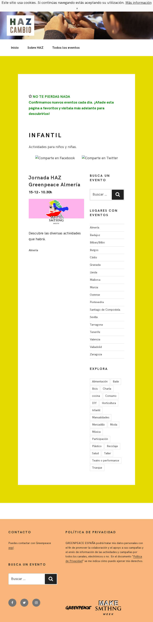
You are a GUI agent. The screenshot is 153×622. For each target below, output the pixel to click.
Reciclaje (112, 446)
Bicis (95, 388)
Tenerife (95, 332)
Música (96, 431)
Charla (107, 388)
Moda (113, 424)
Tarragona (96, 324)
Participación (100, 439)
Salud (95, 453)
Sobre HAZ (35, 48)
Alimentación (100, 381)
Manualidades (100, 417)
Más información (139, 3)
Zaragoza (96, 354)
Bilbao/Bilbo (97, 242)
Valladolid (96, 347)
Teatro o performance (105, 460)
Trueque (97, 467)
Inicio (15, 48)
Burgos (94, 250)
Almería (94, 227)
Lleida (93, 272)
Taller (107, 453)
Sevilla (94, 317)
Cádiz (93, 257)
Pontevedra (97, 302)
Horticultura (109, 403)
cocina (96, 396)
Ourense (95, 294)
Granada (95, 265)
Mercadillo (98, 424)
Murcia (94, 287)
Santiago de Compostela (105, 309)
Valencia (95, 339)
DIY (94, 403)
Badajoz (95, 235)
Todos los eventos (66, 48)
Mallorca (95, 279)
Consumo (111, 396)
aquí (11, 547)
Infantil (96, 410)
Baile (116, 381)
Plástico (97, 446)
